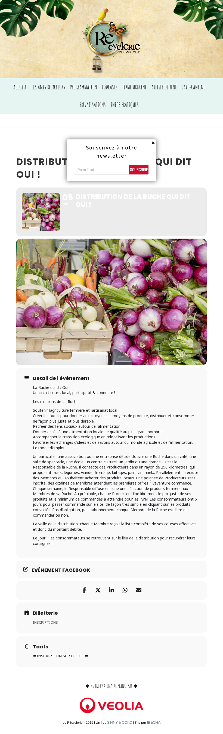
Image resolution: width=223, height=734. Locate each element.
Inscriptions (45, 622)
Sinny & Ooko (119, 722)
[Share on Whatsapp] (125, 590)
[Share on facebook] (84, 590)
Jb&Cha (154, 722)
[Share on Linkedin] (111, 590)
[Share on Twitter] (98, 590)
